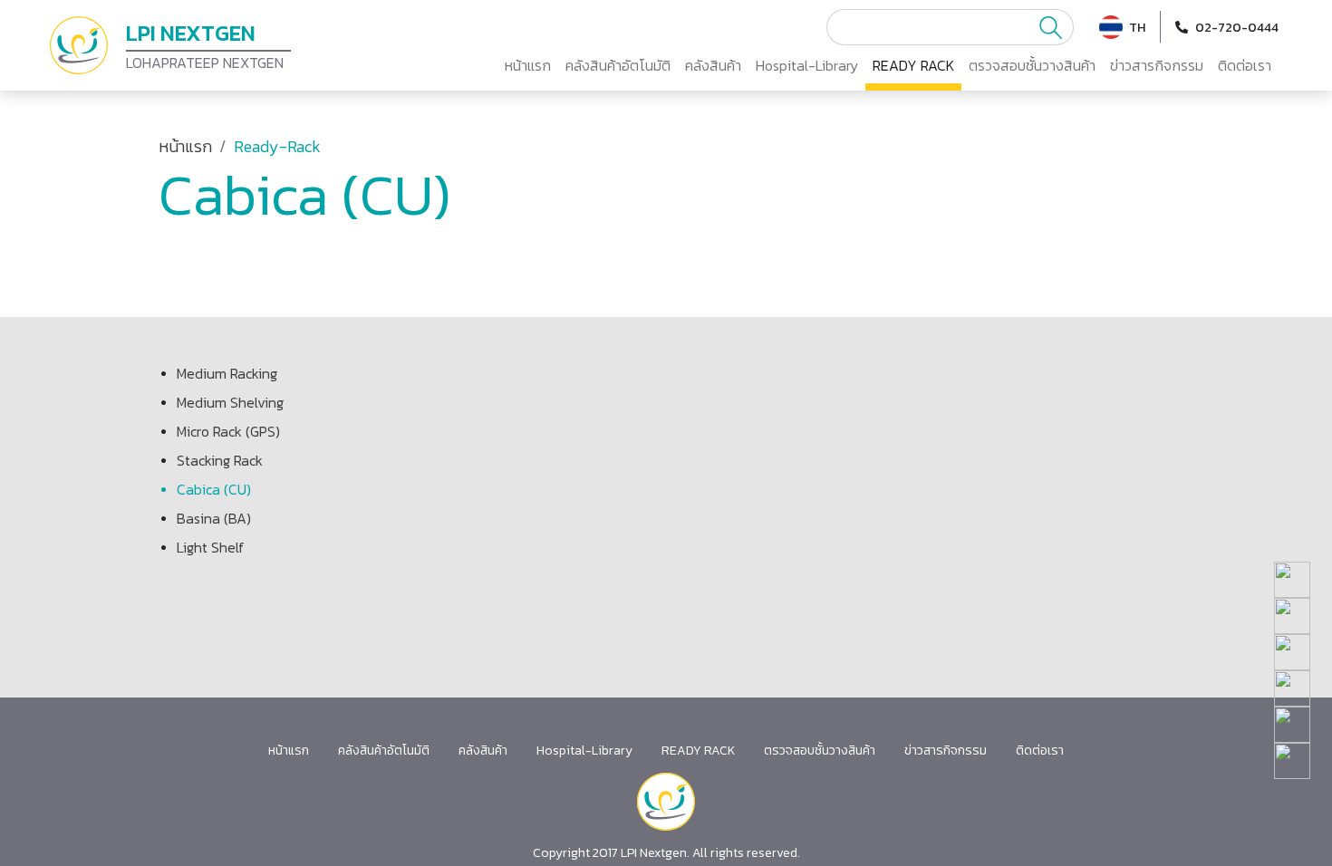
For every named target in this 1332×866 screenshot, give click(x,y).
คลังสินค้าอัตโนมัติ (618, 65)
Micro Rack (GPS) (228, 431)
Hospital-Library (807, 65)
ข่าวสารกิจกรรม (1156, 65)
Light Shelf (211, 547)
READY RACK (913, 65)
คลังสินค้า (713, 65)
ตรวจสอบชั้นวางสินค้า (1032, 65)
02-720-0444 (1237, 27)
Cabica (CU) (214, 489)
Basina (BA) (214, 518)
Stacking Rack (220, 460)
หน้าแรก (528, 65)
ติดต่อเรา (1244, 65)
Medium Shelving (230, 402)
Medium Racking (227, 373)
